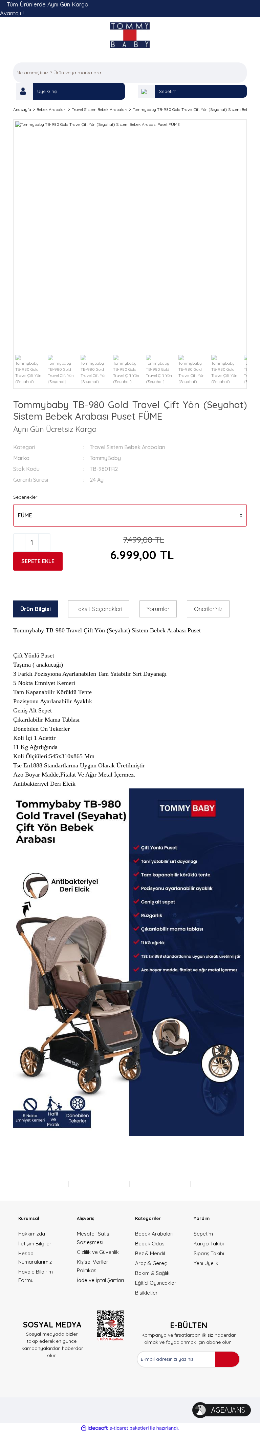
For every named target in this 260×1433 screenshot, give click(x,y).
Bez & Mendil (150, 1253)
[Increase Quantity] (44, 542)
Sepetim (167, 91)
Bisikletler (146, 1292)
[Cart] (146, 91)
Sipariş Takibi (209, 1253)
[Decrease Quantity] (19, 542)
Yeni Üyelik (206, 1263)
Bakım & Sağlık (152, 1273)
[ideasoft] (94, 1428)
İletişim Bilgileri (35, 1243)
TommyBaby (105, 458)
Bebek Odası (150, 1243)
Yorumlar (158, 608)
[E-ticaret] (129, 1428)
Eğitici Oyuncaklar (155, 1283)
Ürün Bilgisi (35, 608)
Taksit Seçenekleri (98, 608)
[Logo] (130, 35)
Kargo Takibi (209, 1243)
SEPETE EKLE (38, 561)
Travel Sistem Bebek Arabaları (127, 447)
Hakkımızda (31, 1233)
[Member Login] (24, 91)
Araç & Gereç (151, 1263)
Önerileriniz (208, 608)
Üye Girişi (47, 91)
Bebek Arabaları (154, 1233)
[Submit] (227, 1359)
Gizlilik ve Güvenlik (98, 1252)
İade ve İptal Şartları (100, 1280)
